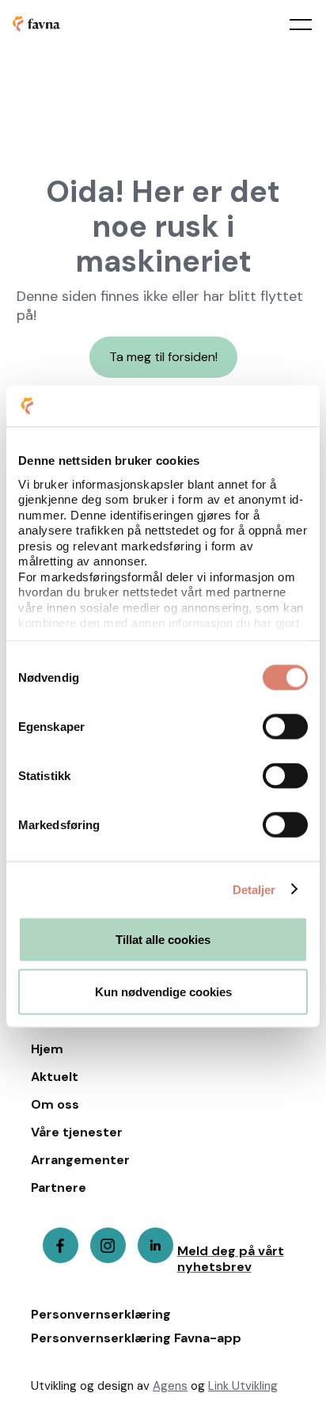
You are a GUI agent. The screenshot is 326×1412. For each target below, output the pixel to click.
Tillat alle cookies (163, 939)
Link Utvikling (243, 1386)
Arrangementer (80, 1160)
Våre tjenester (77, 1132)
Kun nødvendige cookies (163, 991)
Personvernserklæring (101, 1315)
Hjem (47, 1049)
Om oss (55, 1105)
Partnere (58, 1188)
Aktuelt (54, 1077)
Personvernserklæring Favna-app (136, 1338)
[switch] (285, 727)
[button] (289, 24)
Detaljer (254, 889)
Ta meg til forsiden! (163, 356)
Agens (170, 1386)
